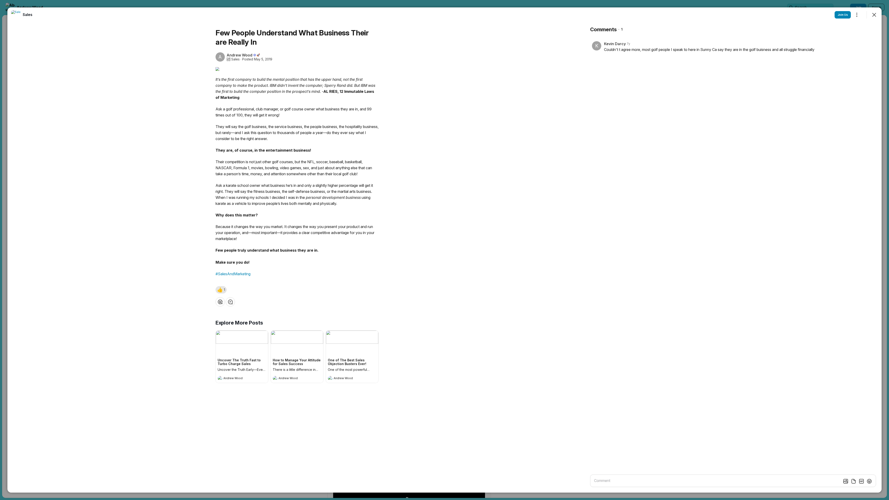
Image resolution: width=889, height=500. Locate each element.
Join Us (843, 14)
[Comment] (230, 301)
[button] (221, 290)
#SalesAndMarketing (233, 274)
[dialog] (444, 250)
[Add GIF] (861, 481)
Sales (235, 59)
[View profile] (220, 378)
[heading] (237, 378)
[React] (220, 301)
